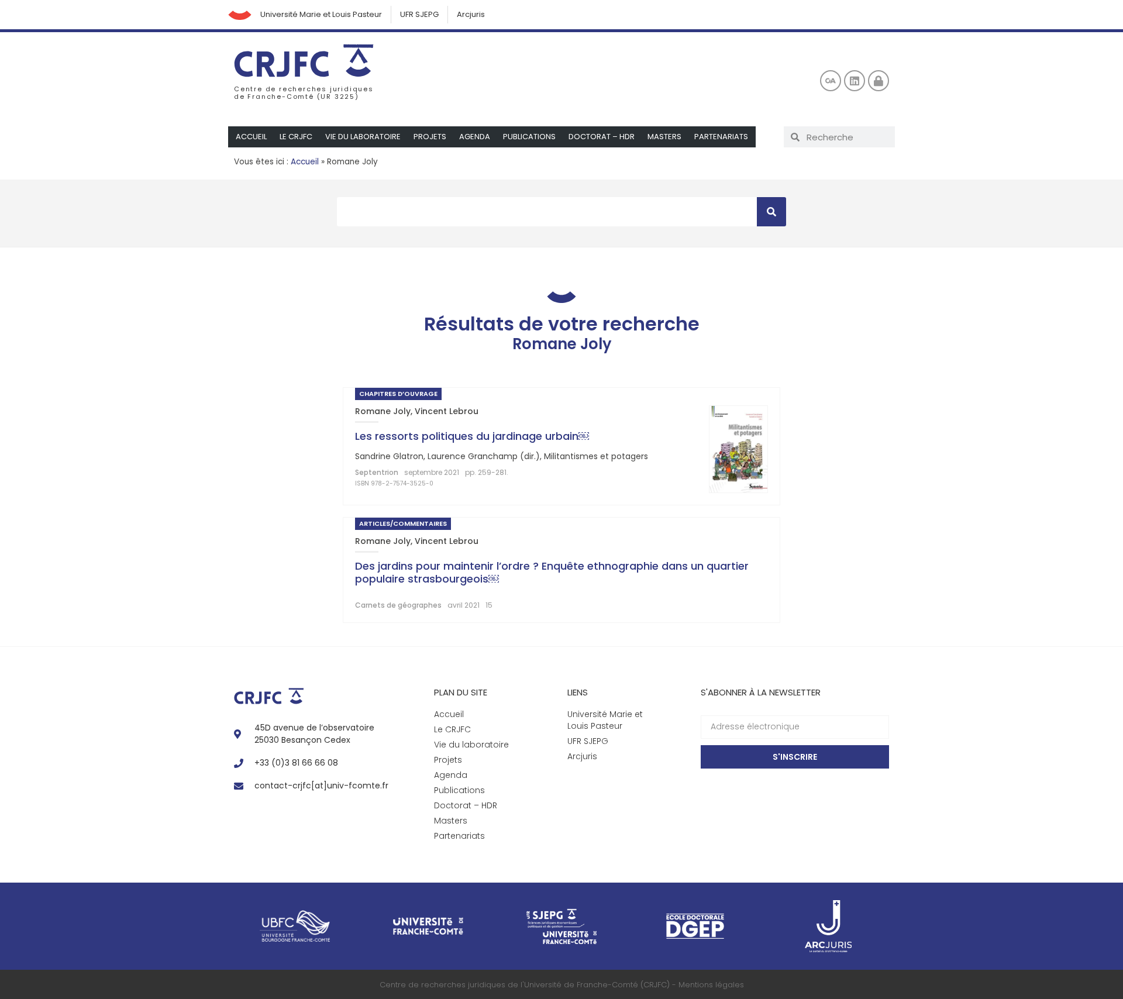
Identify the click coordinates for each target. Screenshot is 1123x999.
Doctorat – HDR (602, 136)
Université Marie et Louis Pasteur (321, 14)
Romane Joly (383, 411)
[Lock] (878, 80)
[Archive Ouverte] (830, 80)
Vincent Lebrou (446, 411)
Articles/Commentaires (403, 523)
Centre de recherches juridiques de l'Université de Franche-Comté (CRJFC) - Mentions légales (562, 984)
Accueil (251, 136)
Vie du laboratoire (363, 136)
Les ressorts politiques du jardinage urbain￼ (472, 436)
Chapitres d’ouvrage (398, 393)
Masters (664, 136)
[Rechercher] (771, 211)
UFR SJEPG (419, 14)
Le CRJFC (296, 136)
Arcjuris (471, 14)
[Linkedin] (854, 80)
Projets (430, 136)
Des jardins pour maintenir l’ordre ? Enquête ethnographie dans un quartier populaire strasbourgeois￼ (552, 572)
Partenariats (721, 136)
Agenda (474, 136)
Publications (529, 136)
